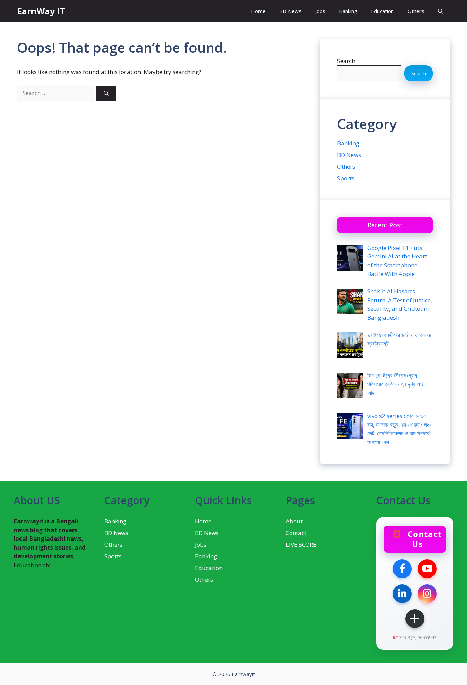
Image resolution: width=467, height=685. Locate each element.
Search (346, 61)
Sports (346, 178)
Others (416, 11)
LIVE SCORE (301, 544)
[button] (440, 11)
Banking (348, 11)
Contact (296, 533)
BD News (290, 11)
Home (258, 11)
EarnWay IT (41, 11)
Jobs (320, 11)
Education (382, 11)
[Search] (106, 93)
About (294, 521)
